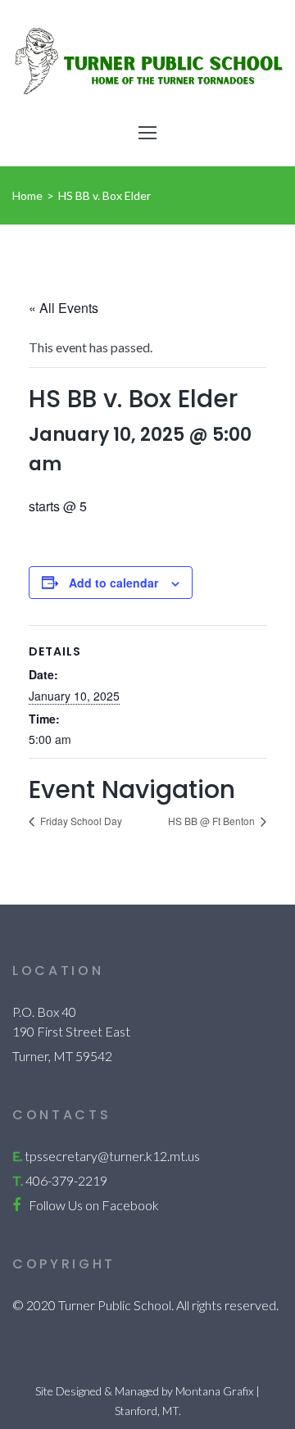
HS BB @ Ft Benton (212, 821)
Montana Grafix (214, 1391)
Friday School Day (80, 821)
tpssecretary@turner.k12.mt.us (112, 1156)
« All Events (63, 307)
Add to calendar (113, 582)
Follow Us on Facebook (94, 1205)
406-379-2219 (66, 1180)
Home (27, 195)
